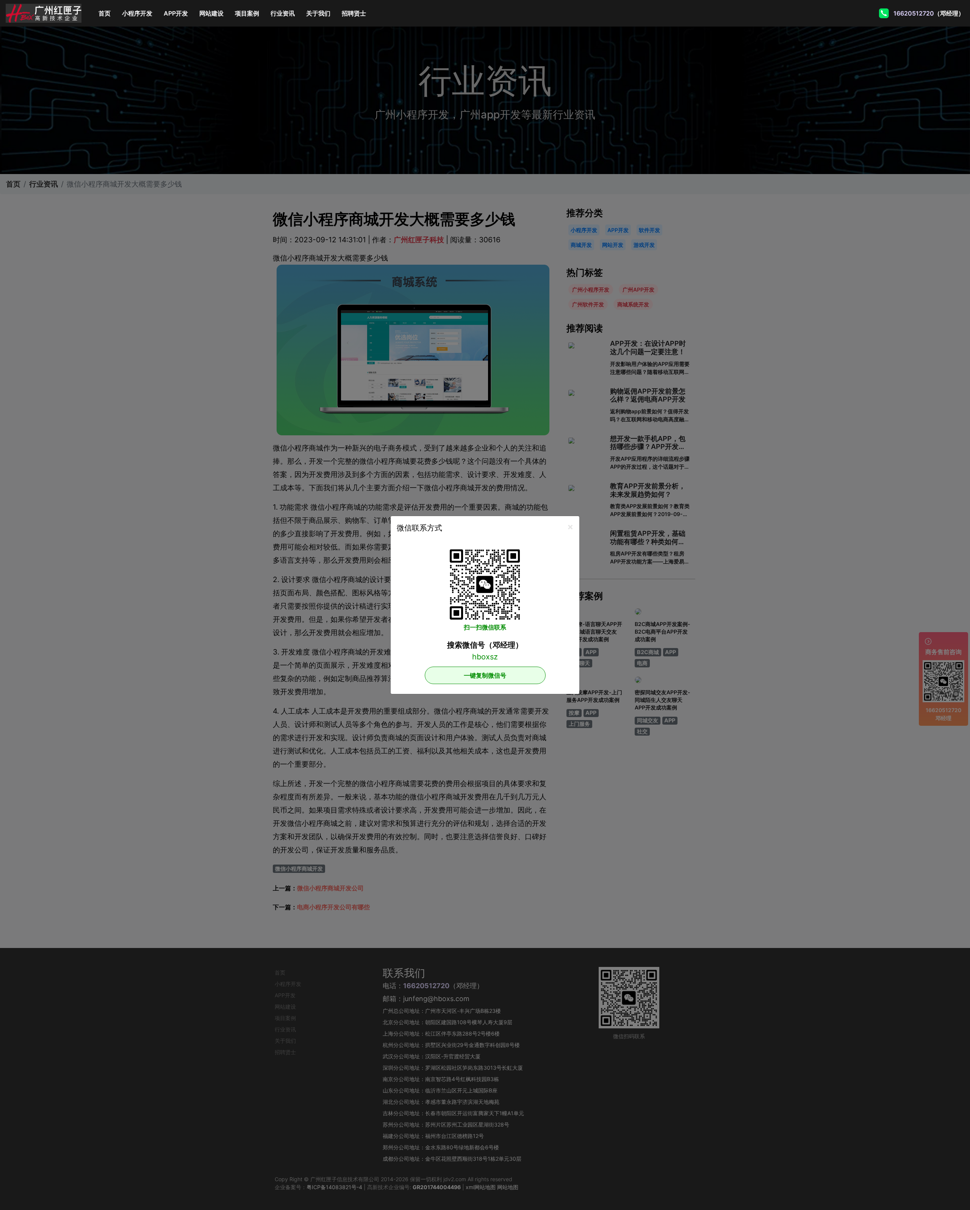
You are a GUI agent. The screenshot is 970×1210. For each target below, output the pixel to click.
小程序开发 (137, 13)
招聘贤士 (354, 13)
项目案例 (247, 13)
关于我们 (318, 13)
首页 (107, 13)
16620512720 (914, 13)
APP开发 (176, 13)
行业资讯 (283, 13)
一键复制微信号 (485, 675)
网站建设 (211, 13)
